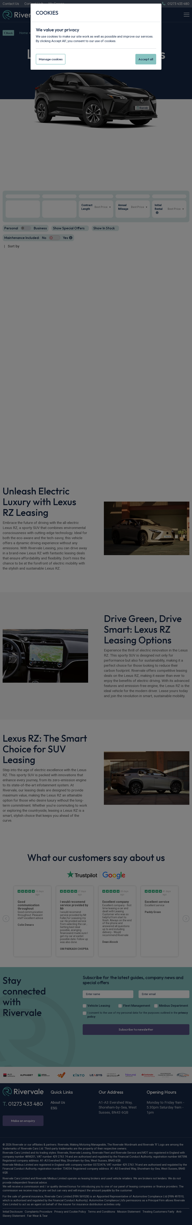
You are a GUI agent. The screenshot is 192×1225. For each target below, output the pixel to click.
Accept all (145, 59)
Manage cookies (50, 59)
